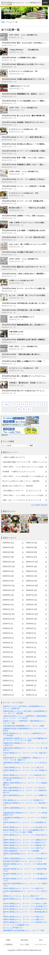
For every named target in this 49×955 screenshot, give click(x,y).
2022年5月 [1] (8, 643)
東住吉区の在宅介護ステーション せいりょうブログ (22, 861)
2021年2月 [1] (8, 662)
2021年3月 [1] (31, 657)
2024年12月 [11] (8, 585)
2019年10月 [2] (31, 681)
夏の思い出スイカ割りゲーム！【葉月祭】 (18, 486)
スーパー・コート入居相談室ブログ (16, 925)
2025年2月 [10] (8, 581)
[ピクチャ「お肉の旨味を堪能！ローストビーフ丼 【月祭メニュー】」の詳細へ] (15, 515)
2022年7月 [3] (31, 638)
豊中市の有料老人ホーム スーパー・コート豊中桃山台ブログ (25, 909)
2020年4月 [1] (8, 676)
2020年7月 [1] (8, 671)
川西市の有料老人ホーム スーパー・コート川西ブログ (23, 848)
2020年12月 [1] (31, 662)
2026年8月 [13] (8, 543)
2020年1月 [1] (31, 676)
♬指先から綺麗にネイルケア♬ (14, 457)
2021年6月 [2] (8, 652)
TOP (3, 22)
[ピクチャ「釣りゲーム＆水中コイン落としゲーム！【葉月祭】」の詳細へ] (5, 524)
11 (24, 409)
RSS (40, 940)
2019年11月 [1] (8, 681)
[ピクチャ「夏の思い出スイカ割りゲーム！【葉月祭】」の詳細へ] (15, 524)
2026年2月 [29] (8, 557)
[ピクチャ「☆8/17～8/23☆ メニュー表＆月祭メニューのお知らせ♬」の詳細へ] (43, 515)
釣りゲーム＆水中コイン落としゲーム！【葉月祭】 (21, 481)
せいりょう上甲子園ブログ (13, 928)
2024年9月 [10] (31, 590)
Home (8, 940)
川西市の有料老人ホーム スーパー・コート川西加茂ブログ (24, 845)
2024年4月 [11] (8, 605)
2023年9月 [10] (31, 619)
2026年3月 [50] (31, 552)
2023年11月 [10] (32, 614)
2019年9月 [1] (8, 685)
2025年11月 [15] (32, 562)
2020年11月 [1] (8, 666)
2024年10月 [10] (8, 590)
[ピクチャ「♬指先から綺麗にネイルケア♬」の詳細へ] (5, 515)
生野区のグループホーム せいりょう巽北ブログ (21, 896)
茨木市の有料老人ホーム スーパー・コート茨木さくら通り (25, 904)
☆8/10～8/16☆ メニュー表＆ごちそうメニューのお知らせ (24, 495)
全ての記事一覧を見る (39, 505)
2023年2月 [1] (31, 633)
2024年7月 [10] (31, 595)
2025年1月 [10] (31, 581)
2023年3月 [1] (8, 633)
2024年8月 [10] (8, 595)
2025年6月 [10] (8, 571)
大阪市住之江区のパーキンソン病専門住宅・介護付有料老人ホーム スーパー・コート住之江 (25, 717)
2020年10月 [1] (31, 666)
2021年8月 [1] (8, 647)
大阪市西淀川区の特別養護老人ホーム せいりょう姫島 (23, 726)
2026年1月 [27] (31, 557)
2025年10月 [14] (8, 566)
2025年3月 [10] (31, 576)
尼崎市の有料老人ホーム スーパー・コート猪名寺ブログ (24, 843)
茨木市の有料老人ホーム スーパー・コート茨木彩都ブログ (25, 906)
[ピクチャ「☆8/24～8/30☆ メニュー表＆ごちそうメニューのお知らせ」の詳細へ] (24, 515)
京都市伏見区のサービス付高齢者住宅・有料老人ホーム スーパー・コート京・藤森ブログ (25, 759)
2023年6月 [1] (31, 624)
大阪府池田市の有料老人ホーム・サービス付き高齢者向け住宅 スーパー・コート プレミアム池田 (25, 739)
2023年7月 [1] (8, 624)
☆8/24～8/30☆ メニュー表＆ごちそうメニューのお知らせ (24, 467)
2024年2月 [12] (8, 609)
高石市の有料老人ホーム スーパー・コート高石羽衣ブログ (25, 922)
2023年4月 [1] (31, 628)
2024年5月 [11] (31, 600)
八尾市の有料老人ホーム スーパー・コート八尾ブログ (23, 767)
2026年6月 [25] (8, 547)
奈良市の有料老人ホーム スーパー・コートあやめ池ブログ (25, 827)
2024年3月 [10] (31, 605)
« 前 (5, 404)
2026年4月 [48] (8, 552)
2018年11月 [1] (31, 695)
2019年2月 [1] (8, 690)
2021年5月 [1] (31, 652)
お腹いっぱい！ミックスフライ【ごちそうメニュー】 (22, 500)
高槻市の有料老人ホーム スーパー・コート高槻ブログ (23, 919)
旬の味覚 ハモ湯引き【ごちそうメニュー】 (19, 471)
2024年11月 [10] (32, 585)
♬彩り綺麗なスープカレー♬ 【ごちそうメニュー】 (22, 491)
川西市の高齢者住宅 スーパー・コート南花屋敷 (21, 851)
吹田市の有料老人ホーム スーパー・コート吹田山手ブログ (24, 775)
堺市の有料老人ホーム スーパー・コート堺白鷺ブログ (23, 800)
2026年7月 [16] (31, 543)
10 (19, 409)
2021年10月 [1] (31, 643)
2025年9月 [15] (31, 566)
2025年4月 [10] (8, 576)
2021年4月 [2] (8, 657)
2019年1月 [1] (31, 690)
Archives (24, 940)
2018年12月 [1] (8, 695)
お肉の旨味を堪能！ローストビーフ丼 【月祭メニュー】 (24, 462)
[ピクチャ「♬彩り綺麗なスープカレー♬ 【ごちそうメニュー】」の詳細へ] (24, 524)
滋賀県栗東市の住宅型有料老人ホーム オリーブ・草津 (23, 930)
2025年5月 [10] (31, 571)
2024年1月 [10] (31, 609)
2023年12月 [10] (8, 614)
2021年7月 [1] (31, 647)
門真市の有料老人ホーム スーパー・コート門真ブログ (23, 917)
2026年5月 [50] (31, 547)
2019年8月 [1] (31, 685)
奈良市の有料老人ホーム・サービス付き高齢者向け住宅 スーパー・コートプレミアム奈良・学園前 (25, 831)
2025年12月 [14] (8, 562)
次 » (29, 409)
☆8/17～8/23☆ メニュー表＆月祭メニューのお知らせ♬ (24, 476)
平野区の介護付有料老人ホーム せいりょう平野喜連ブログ (25, 858)
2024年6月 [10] (8, 600)
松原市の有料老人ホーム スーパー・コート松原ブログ (23, 888)
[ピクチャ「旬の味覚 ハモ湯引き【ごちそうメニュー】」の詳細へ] (33, 515)
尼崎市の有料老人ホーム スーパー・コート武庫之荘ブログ (25, 840)
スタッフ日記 (24, 944)
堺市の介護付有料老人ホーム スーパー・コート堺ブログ (24, 788)
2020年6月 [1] (31, 671)
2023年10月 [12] (8, 619)
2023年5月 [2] (8, 628)
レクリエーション (41, 944)
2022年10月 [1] (8, 638)
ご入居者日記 (8, 944)
